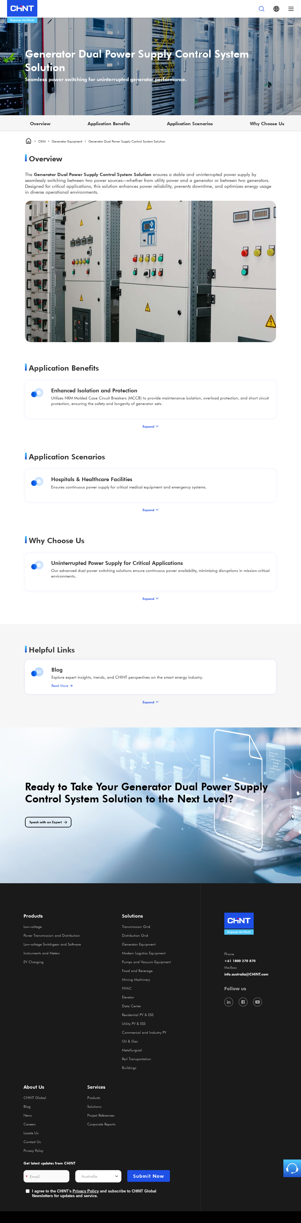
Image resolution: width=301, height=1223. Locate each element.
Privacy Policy (33, 1150)
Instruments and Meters (42, 953)
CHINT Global (35, 1097)
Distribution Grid (135, 935)
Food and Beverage (137, 970)
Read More (59, 685)
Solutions (94, 1106)
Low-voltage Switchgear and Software (52, 944)
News (28, 1115)
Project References (100, 1115)
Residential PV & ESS (137, 1014)
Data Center (131, 1005)
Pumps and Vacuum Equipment (146, 961)
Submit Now (148, 1176)
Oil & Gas (130, 1041)
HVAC (127, 988)
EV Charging (34, 961)
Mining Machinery (136, 979)
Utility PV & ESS (134, 1023)
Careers (30, 1124)
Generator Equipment (67, 141)
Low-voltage (33, 926)
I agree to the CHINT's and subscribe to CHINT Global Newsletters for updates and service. (94, 1193)
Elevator (128, 997)
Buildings (129, 1067)
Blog (57, 669)
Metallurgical (132, 1050)
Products (93, 1097)
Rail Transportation (136, 1058)
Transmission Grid (136, 926)
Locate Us (31, 1132)
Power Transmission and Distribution (52, 935)
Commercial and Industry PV (144, 1032)
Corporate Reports (101, 1124)
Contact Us (32, 1141)
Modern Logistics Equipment (143, 953)
